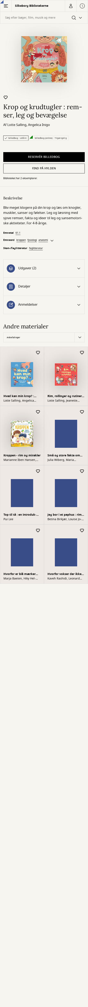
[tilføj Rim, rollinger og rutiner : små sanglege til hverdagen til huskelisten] (82, 353)
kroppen (21, 240)
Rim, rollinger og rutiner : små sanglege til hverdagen (65, 396)
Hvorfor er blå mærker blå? (19, 574)
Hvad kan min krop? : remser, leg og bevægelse (21, 396)
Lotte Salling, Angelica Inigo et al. (18, 400)
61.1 (18, 233)
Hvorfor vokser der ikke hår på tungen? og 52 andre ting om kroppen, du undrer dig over (65, 574)
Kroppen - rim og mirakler (22, 455)
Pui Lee (8, 519)
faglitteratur (36, 248)
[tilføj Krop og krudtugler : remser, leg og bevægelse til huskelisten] (5, 97)
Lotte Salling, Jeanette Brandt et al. (62, 400)
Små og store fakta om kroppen (63, 455)
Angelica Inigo (39, 124)
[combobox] (44, 18)
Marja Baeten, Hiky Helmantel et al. (19, 578)
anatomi (43, 240)
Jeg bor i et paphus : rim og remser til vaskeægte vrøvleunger (64, 515)
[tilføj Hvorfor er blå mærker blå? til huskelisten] (38, 530)
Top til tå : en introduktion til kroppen (19, 515)
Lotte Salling (16, 124)
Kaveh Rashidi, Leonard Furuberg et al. (63, 578)
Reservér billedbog (44, 157)
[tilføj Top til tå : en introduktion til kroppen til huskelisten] (38, 471)
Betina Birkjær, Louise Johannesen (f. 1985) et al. (64, 519)
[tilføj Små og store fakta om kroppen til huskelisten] (82, 412)
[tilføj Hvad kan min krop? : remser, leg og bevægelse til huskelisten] (38, 353)
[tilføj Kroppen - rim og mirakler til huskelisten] (38, 412)
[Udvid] (52, 240)
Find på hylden (44, 168)
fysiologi (32, 240)
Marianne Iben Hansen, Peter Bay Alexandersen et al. (21, 460)
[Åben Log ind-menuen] (70, 6)
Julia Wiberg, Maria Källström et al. (60, 460)
